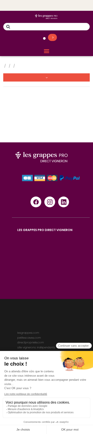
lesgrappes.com (28, 333)
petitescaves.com (29, 338)
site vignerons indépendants (36, 347)
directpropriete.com (30, 342)
